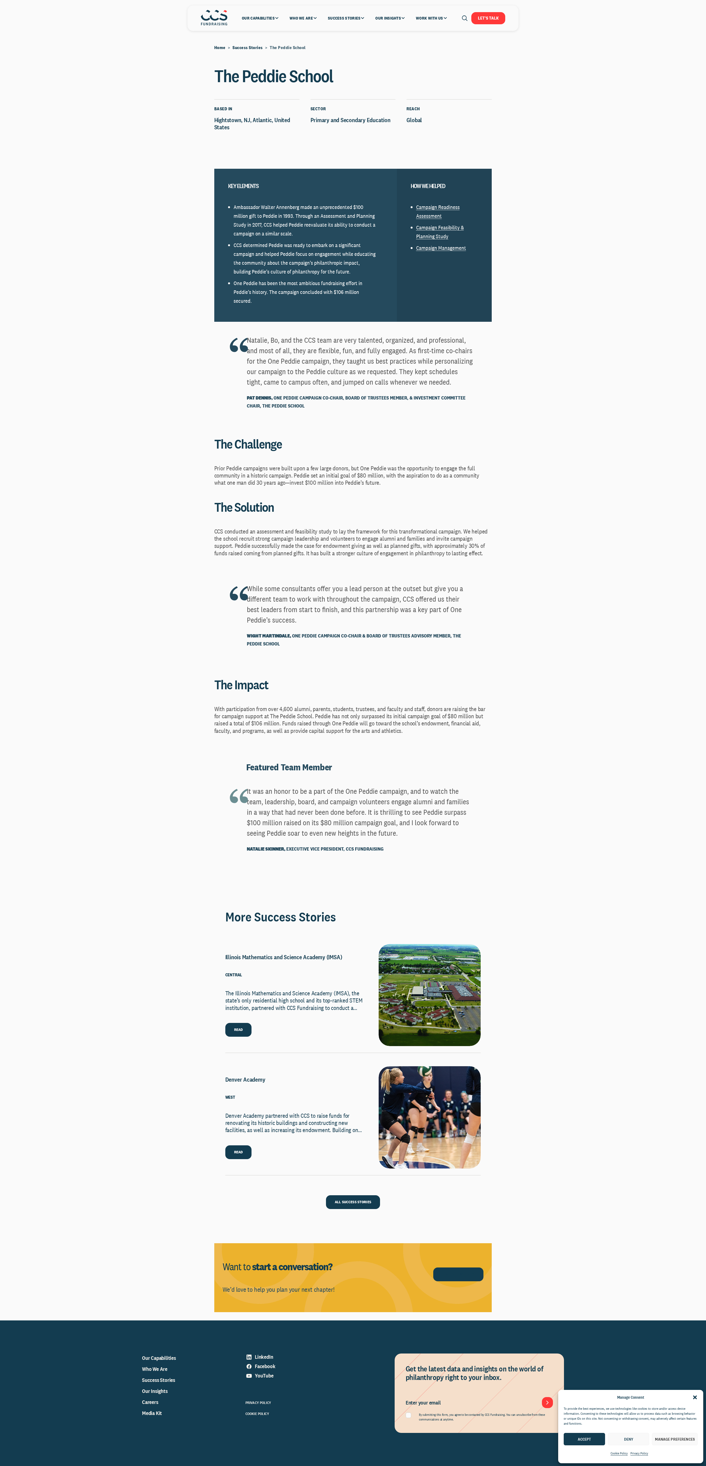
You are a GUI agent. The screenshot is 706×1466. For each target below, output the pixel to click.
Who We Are (154, 1369)
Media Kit (152, 1413)
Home (220, 47)
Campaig (425, 207)
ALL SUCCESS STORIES (353, 1201)
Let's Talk (488, 18)
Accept (584, 1439)
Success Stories (247, 47)
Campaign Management (441, 247)
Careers (150, 1402)
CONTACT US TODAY (458, 1274)
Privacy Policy (639, 1453)
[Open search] (464, 18)
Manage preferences (675, 1439)
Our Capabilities (159, 1358)
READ (238, 1029)
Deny (628, 1439)
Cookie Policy (619, 1453)
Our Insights (155, 1391)
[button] (695, 1397)
